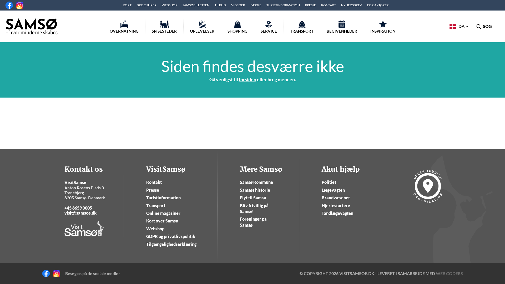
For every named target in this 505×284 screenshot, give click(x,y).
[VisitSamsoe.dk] (31, 26)
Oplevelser (202, 31)
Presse (310, 5)
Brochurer (146, 5)
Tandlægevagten (337, 213)
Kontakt (328, 5)
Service (269, 31)
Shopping (238, 31)
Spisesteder (164, 31)
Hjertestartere (336, 205)
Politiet (329, 182)
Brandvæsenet (336, 197)
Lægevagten (333, 189)
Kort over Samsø (162, 220)
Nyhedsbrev (351, 5)
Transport (302, 31)
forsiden (247, 79)
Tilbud (220, 5)
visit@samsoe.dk (80, 212)
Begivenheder (342, 31)
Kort (127, 5)
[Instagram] (20, 5)
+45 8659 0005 (78, 207)
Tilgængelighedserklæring (171, 244)
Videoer (238, 5)
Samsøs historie (255, 189)
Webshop (169, 5)
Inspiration (382, 31)
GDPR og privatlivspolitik (170, 236)
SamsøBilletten (196, 5)
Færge (255, 5)
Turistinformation (283, 5)
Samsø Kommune (256, 182)
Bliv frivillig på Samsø (254, 208)
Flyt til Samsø (253, 197)
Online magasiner (163, 213)
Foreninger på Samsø (253, 221)
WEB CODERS (449, 273)
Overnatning (124, 31)
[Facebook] (9, 5)
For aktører (378, 5)
